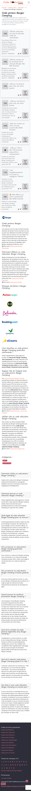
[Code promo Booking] (10, 322)
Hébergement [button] (7, 463)
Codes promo (12, 7)
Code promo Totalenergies (9, 740)
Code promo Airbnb (16, 282)
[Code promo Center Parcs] (10, 331)
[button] (18, 54)
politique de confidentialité (20, 786)
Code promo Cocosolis (8, 753)
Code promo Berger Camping (13, 9)
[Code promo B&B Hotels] (10, 304)
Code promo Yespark (7, 750)
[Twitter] (2, 784)
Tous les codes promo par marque (11, 770)
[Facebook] (27, 781)
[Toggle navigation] (29, 2)
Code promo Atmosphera (8, 745)
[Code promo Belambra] (10, 313)
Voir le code (25, 51)
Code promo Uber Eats (8, 732)
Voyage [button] (5, 460)
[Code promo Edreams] (10, 340)
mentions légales (6, 786)
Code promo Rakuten (7, 742)
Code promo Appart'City (17, 449)
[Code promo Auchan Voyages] (10, 295)
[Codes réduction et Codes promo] (13, 2)
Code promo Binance (7, 730)
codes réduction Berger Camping (14, 378)
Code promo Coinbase (7, 737)
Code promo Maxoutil (7, 748)
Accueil (4, 7)
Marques (21, 7)
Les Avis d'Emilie (6, 778)
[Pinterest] (4, 784)
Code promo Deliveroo (8, 735)
